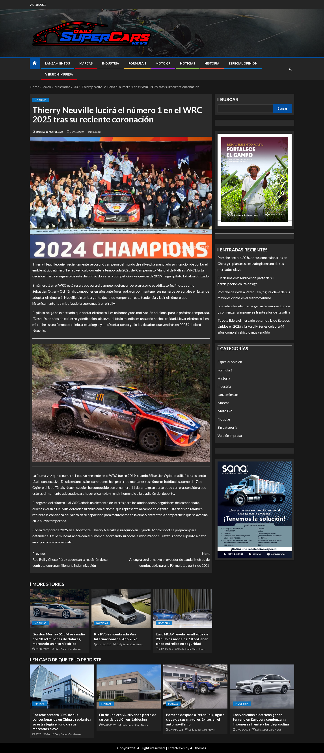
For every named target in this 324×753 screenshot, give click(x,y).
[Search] (290, 69)
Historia (212, 63)
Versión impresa (59, 74)
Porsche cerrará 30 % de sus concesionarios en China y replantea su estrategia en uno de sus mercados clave (252, 263)
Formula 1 (137, 63)
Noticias (187, 63)
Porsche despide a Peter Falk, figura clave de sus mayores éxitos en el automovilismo (195, 719)
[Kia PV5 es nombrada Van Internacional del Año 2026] (121, 608)
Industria (110, 63)
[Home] (34, 63)
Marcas (86, 63)
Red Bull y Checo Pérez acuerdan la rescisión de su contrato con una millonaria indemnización (70, 559)
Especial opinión (243, 63)
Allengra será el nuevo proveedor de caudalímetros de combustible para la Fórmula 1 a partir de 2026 (169, 559)
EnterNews (176, 748)
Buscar (229, 99)
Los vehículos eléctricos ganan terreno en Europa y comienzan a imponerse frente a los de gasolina (261, 719)
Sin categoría (227, 427)
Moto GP (163, 63)
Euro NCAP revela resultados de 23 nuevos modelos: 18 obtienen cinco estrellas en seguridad (182, 639)
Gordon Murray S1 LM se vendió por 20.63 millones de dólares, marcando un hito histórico (58, 639)
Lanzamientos (57, 63)
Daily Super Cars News (49, 131)
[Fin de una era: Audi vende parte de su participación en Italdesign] (129, 686)
